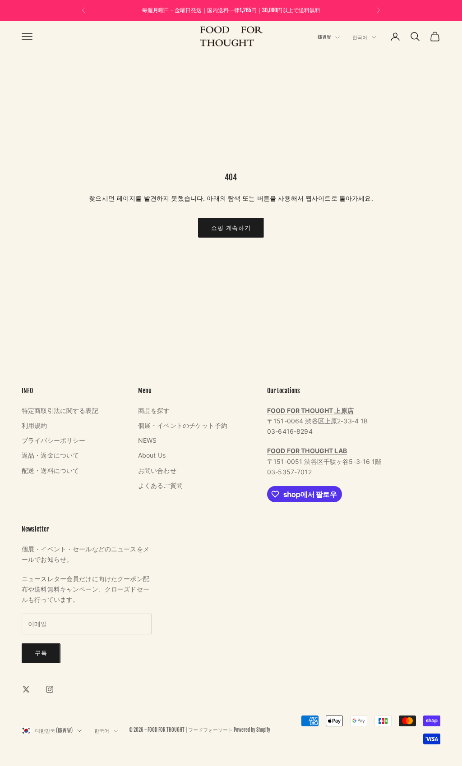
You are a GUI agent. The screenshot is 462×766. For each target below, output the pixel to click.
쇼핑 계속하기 (230, 227)
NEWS (147, 440)
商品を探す (154, 410)
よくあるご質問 (160, 485)
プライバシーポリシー (53, 440)
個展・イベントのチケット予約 (182, 425)
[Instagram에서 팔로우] (49, 689)
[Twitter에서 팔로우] (26, 689)
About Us (152, 455)
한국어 (359, 37)
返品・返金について (50, 455)
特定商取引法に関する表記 (60, 410)
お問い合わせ (157, 470)
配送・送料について (50, 470)
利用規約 (34, 425)
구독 (41, 652)
